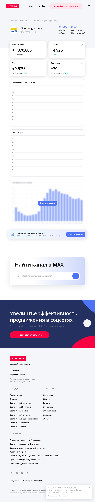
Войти (42, 6)
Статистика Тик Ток (19, 411)
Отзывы (13, 399)
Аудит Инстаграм (18, 452)
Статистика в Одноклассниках (24, 419)
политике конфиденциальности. (61, 492)
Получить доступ (47, 203)
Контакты (47, 415)
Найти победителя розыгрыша (24, 463)
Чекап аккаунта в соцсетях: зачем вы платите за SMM (34, 456)
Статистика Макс (18, 427)
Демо (30, 6)
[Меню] (89, 6)
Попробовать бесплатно (66, 6)
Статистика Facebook (19, 423)
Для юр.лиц (48, 407)
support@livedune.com (20, 364)
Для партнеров (49, 411)
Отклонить (63, 496)
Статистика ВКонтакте (20, 407)
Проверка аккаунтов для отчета (25, 460)
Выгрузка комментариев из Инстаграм (27, 448)
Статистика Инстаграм (20, 403)
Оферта (46, 399)
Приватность (49, 403)
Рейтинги (24, 20)
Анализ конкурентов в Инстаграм (25, 440)
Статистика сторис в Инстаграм (24, 444)
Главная (13, 20)
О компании (48, 395)
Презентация (16, 395)
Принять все (52, 496)
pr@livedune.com (17, 375)
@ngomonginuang (28, 32)
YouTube (35, 20)
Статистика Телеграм (20, 415)
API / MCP (46, 419)
